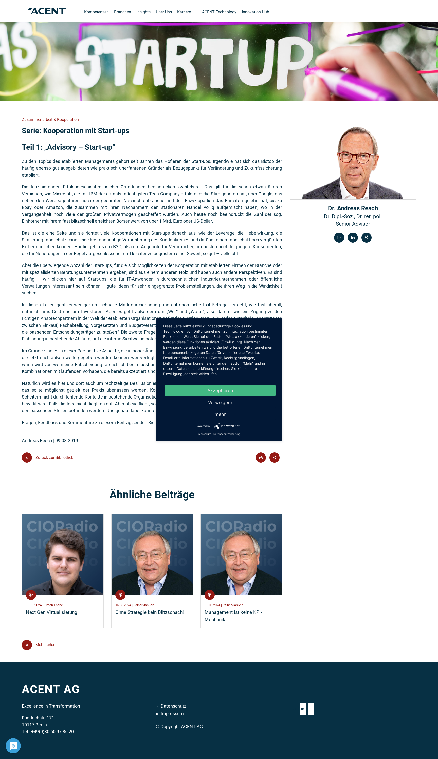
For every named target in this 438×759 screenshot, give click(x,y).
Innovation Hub (255, 12)
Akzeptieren (220, 390)
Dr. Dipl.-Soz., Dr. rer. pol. (353, 216)
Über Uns (164, 12)
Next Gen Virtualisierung (51, 612)
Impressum (172, 713)
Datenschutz (173, 706)
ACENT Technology (219, 12)
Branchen (122, 12)
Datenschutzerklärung (226, 433)
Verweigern (220, 402)
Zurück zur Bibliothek (49, 457)
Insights (143, 12)
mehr (220, 414)
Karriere (184, 12)
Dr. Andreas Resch (353, 208)
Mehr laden (45, 644)
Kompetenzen (96, 12)
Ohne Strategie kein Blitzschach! (149, 612)
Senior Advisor (353, 224)
